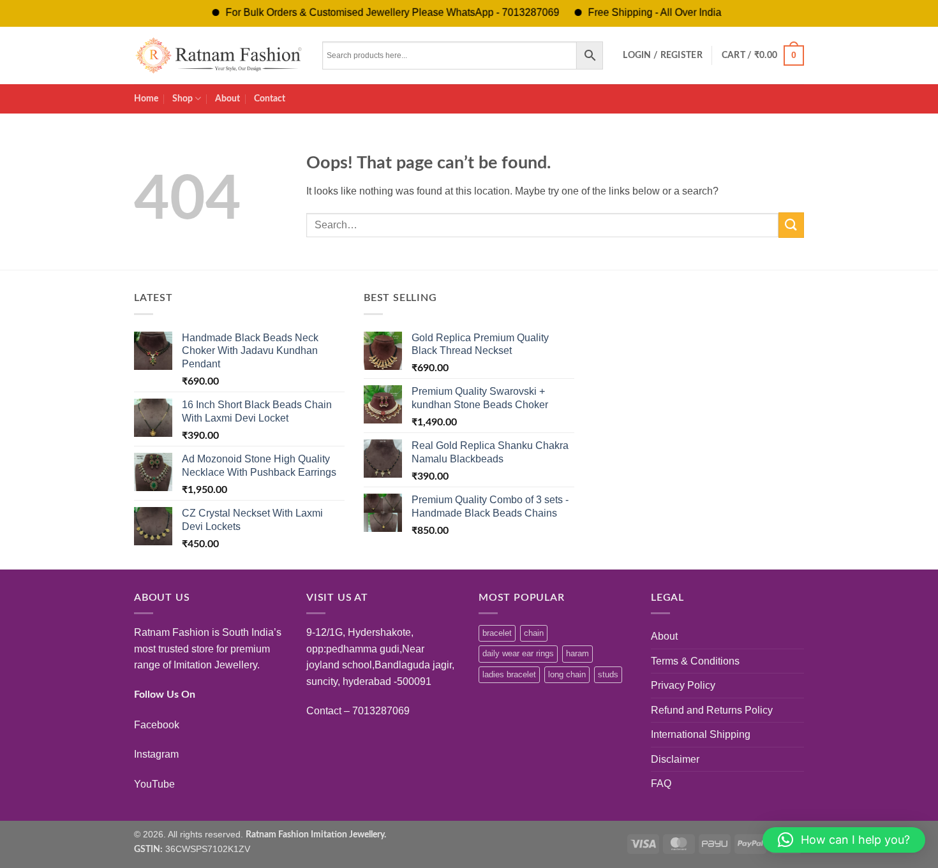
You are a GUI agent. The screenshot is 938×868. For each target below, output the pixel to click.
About (227, 98)
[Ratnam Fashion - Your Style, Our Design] (218, 55)
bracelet (497, 633)
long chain (567, 674)
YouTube (154, 784)
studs (608, 674)
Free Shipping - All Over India (637, 12)
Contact (269, 98)
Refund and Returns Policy (712, 710)
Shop (182, 98)
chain (534, 633)
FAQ (661, 783)
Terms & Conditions (695, 661)
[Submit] (791, 224)
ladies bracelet (509, 674)
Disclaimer (675, 759)
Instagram (156, 754)
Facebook (156, 724)
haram (577, 653)
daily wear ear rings (518, 653)
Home (146, 98)
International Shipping (700, 734)
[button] (663, 55)
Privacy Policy (683, 685)
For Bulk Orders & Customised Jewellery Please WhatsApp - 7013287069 (375, 12)
